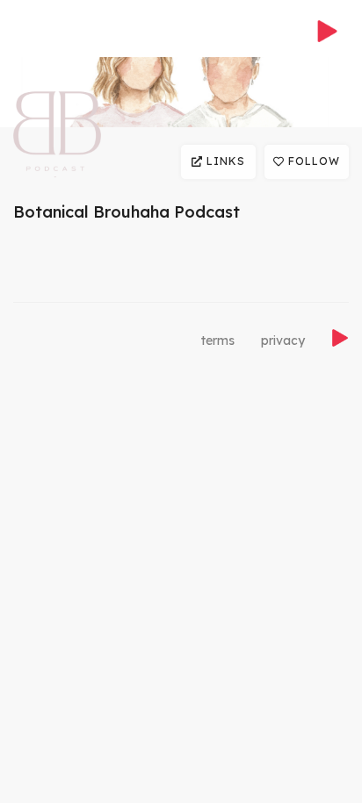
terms (218, 340)
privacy (283, 340)
